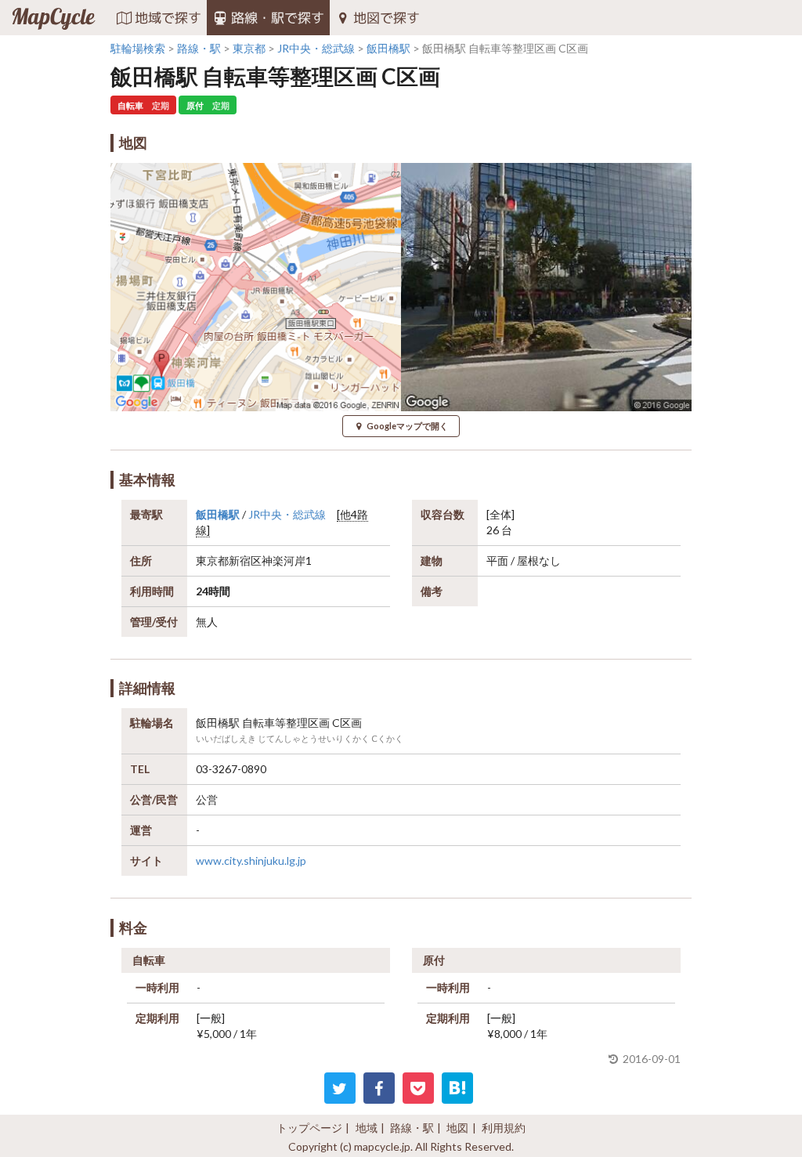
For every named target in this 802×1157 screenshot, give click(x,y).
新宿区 (245, 560)
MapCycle (53, 18)
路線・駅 (412, 1127)
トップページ (309, 1127)
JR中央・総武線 (287, 514)
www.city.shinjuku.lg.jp (251, 860)
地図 (457, 1127)
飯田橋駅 (218, 514)
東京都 (212, 560)
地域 (367, 1127)
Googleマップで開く (407, 426)
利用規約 (504, 1127)
